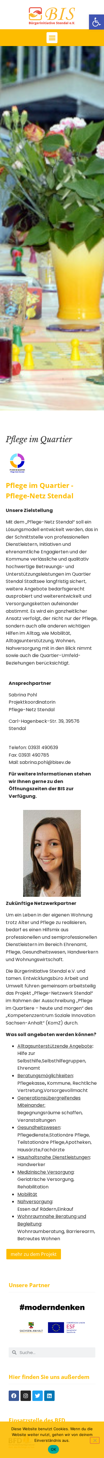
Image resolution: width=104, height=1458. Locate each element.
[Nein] (95, 1440)
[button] (96, 22)
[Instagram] (26, 1396)
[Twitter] (37, 1396)
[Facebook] (14, 1396)
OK (53, 1449)
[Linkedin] (49, 1396)
